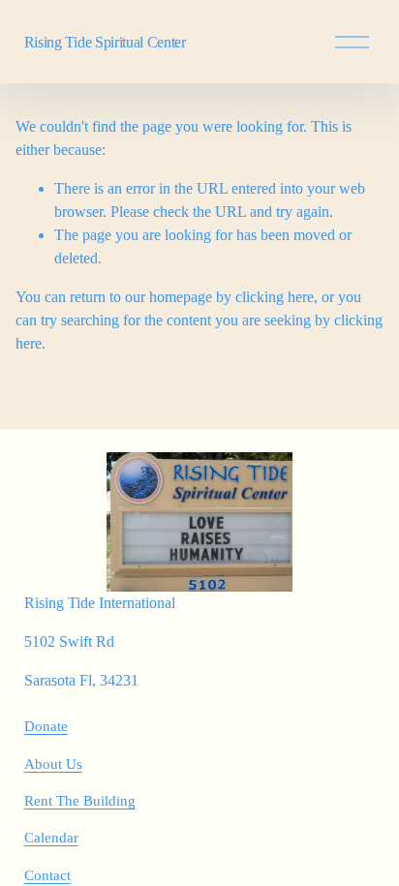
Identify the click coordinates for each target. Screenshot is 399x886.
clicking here (274, 297)
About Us (53, 764)
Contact (47, 875)
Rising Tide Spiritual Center (105, 42)
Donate (46, 726)
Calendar (51, 837)
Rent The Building (80, 801)
